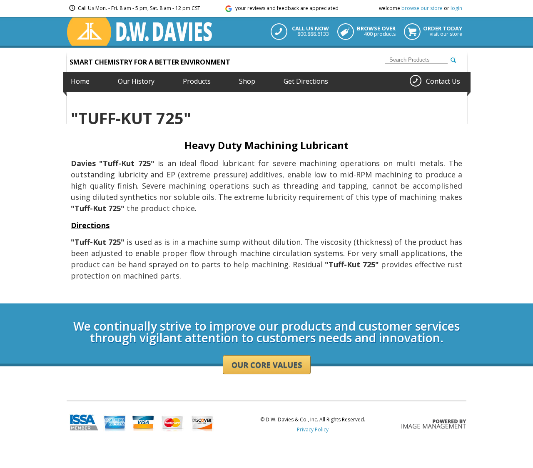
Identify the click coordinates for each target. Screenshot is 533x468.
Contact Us (443, 81)
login (456, 8)
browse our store (422, 8)
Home (80, 81)
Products (197, 81)
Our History (136, 81)
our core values (267, 365)
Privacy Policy (313, 429)
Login (73, 300)
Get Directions (306, 81)
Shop (247, 81)
